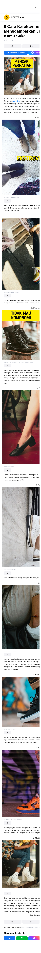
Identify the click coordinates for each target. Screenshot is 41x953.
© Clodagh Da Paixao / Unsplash (13, 819)
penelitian (16, 101)
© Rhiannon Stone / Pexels (11, 197)
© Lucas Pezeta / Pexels (10, 362)
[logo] (14, 17)
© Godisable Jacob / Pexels (11, 292)
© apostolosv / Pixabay (10, 570)
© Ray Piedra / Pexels (10, 729)
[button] (12, 46)
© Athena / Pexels (9, 466)
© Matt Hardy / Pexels (10, 651)
